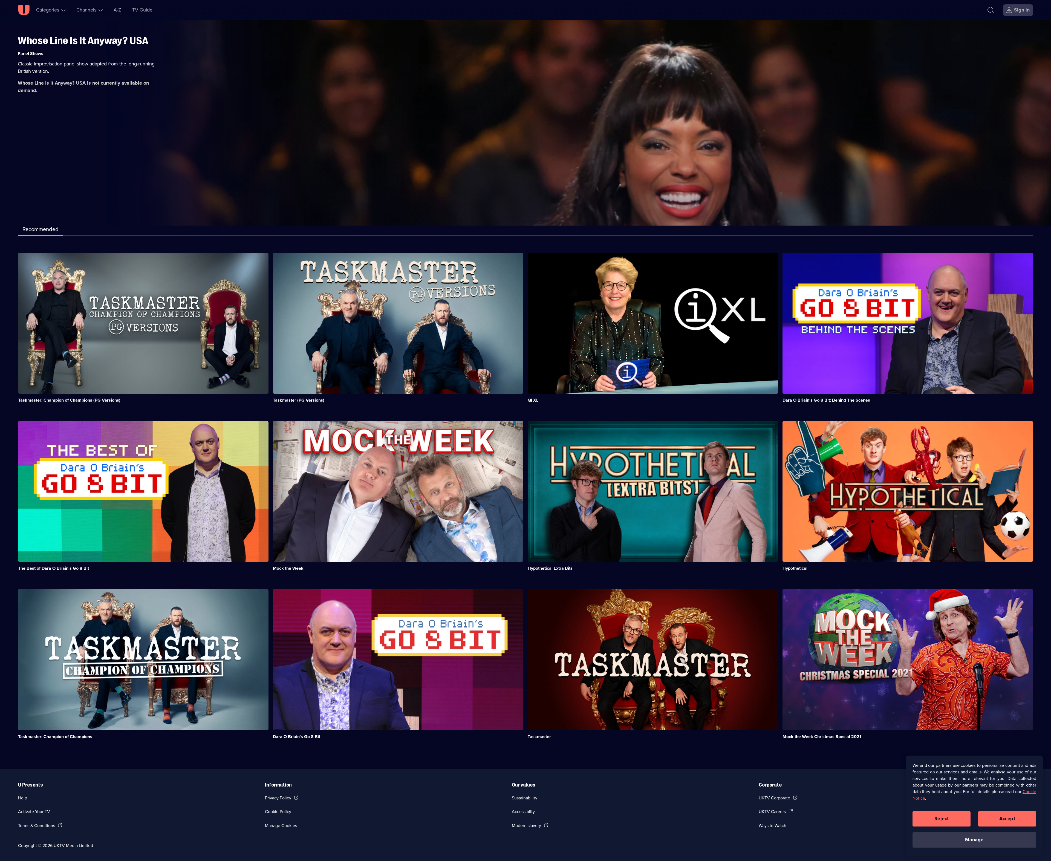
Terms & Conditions (36, 825)
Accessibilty (523, 811)
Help (22, 798)
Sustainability (524, 798)
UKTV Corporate (774, 798)
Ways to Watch (772, 825)
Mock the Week (288, 568)
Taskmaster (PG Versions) (298, 400)
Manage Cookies (281, 825)
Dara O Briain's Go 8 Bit (296, 736)
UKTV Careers (772, 811)
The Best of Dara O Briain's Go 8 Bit (53, 568)
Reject (941, 818)
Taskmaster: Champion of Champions (55, 736)
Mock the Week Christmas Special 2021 (822, 736)
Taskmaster (539, 736)
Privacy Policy (278, 798)
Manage (974, 839)
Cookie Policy (278, 811)
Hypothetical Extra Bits (550, 568)
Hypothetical (795, 568)
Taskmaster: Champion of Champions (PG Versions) (69, 400)
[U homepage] (24, 10)
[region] (974, 805)
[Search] (991, 10)
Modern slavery (526, 825)
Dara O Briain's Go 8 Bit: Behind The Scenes (826, 400)
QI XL (533, 400)
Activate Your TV (34, 811)
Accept (1007, 818)
